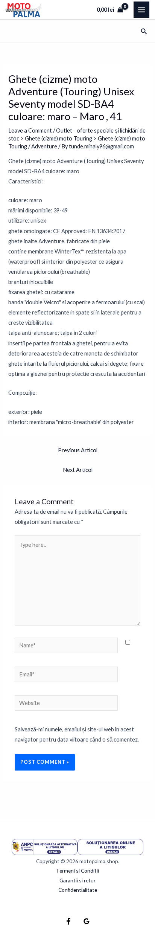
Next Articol (78, 470)
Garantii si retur (77, 880)
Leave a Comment (30, 130)
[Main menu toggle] (141, 9)
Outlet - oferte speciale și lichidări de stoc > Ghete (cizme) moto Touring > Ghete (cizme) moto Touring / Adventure (77, 138)
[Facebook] (68, 921)
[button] (144, 31)
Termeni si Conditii (77, 870)
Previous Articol (77, 450)
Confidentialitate (77, 890)
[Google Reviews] (86, 921)
